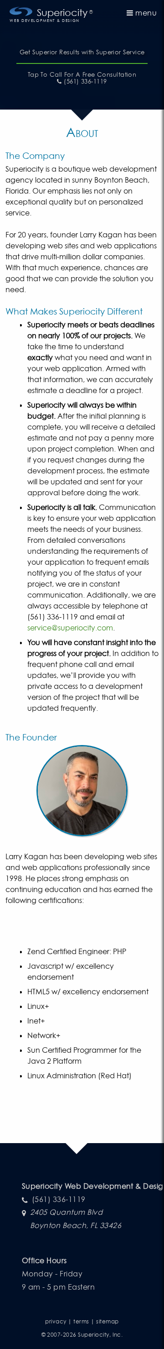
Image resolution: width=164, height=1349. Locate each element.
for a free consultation (82, 74)
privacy (55, 1321)
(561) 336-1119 (84, 81)
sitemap (107, 1321)
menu (145, 12)
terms (81, 1321)
